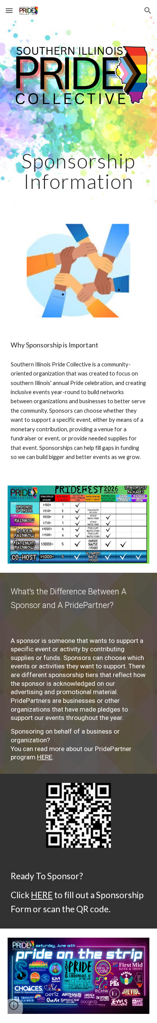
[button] (9, 10)
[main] (78, 171)
